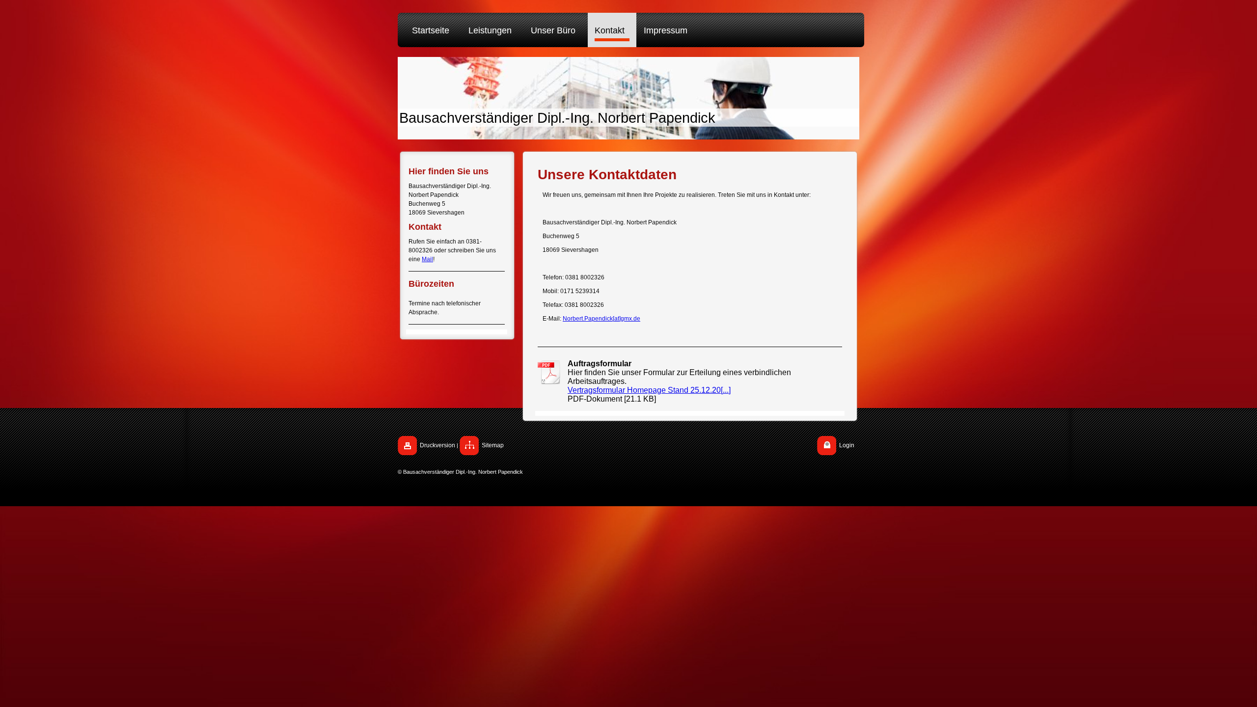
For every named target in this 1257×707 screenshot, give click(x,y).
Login (846, 445)
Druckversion (437, 445)
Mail (427, 259)
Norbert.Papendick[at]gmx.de (601, 318)
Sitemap (493, 445)
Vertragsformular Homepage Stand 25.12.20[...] (649, 390)
